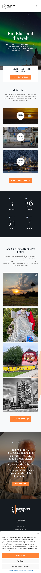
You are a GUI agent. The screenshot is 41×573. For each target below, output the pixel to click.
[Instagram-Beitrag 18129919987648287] (20, 290)
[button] (38, 534)
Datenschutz (22, 570)
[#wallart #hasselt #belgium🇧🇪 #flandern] (20, 395)
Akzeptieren (20, 556)
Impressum (30, 570)
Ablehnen (20, 561)
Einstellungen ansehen (20, 566)
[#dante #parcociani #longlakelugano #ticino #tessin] (20, 325)
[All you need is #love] (20, 360)
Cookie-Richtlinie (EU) (20, 530)
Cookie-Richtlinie (13, 570)
